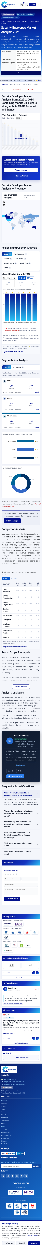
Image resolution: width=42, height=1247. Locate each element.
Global (7, 254)
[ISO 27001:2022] (13, 932)
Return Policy (5, 1138)
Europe (8, 259)
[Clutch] (28, 945)
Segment (35, 84)
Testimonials (5, 1120)
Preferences (9, 1243)
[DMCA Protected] (21, 945)
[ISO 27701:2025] (20, 932)
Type (6, 367)
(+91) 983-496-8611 (10, 1079)
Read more (20, 765)
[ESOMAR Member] (8, 924)
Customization (6, 90)
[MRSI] (19, 924)
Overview (5, 84)
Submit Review (12, 899)
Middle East (25, 263)
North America (20, 254)
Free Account (29, 90)
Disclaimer (4, 1141)
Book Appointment (16, 776)
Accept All (34, 1243)
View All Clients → (21, 978)
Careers (3, 1112)
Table (31, 278)
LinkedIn (10, 771)
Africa (7, 268)
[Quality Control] (6, 937)
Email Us (8, 1053)
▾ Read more (21, 73)
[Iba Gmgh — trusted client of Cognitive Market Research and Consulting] (30, 965)
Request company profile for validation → (16, 647)
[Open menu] (39, 4)
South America (10, 263)
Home (3, 21)
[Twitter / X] (17, 1176)
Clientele (3, 1115)
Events (3, 1123)
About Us (4, 1103)
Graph (23, 278)
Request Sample (18, 90)
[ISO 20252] (27, 932)
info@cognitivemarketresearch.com (14, 1081)
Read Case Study (8, 1033)
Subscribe (36, 1166)
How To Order (5, 1144)
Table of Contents (15, 84)
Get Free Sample (12, 521)
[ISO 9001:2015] (6, 932)
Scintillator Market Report (13, 1004)
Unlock (37, 392)
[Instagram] (8, 1176)
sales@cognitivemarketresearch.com (14, 1084)
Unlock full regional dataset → (14, 352)
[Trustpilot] (8, 950)
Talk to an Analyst (21, 176)
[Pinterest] (26, 1176)
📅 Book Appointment (21, 1058)
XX (9, 283)
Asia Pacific (20, 259)
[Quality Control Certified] (24, 1212)
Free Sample (35, 80)
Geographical (27, 84)
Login (33, 4)
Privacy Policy (33, 1236)
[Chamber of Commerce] (14, 945)
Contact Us (5, 1075)
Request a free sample (12, 330)
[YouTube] (22, 1176)
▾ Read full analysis (21, 687)
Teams (3, 1109)
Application (18, 367)
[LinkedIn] (12, 1176)
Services (3, 1106)
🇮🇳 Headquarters (7, 1087)
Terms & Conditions (7, 1130)
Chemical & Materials (13, 21)
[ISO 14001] (34, 932)
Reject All (22, 1243)
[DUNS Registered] (7, 945)
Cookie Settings (6, 1135)
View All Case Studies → (21, 1043)
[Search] (26, 4)
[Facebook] (3, 1176)
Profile (20, 771)
